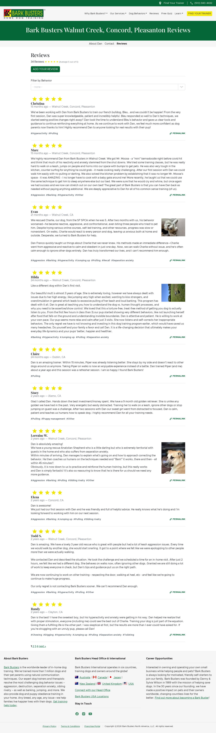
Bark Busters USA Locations (92, 696)
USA (131, 684)
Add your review (45, 69)
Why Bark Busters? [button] (95, 13)
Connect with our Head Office (92, 690)
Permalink (179, 133)
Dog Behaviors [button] (137, 13)
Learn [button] (178, 13)
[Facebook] (77, 714)
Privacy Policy (49, 726)
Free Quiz (166, 13)
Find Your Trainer (199, 14)
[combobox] (38, 87)
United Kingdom (112, 684)
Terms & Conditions (70, 726)
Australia (85, 677)
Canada (102, 677)
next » (42, 646)
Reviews (154, 13)
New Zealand (87, 684)
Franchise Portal (92, 726)
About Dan (95, 43)
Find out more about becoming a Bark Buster (182, 698)
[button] (181, 87)
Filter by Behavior (41, 80)
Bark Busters (11, 667)
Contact (109, 43)
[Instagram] (84, 714)
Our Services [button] (117, 13)
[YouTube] (90, 714)
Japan (117, 677)
